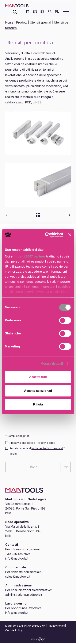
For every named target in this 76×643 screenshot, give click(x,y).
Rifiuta (38, 404)
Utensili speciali (40, 22)
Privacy (40, 442)
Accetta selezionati (38, 390)
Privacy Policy (56, 625)
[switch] (65, 320)
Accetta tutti (38, 377)
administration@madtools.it (23, 594)
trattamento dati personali (47, 448)
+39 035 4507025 (17, 554)
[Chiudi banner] (69, 235)
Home (9, 22)
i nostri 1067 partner (29, 256)
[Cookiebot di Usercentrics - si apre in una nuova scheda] (47, 235)
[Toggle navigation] (66, 11)
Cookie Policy (14, 630)
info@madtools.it (16, 558)
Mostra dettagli (52, 363)
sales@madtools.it (17, 576)
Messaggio (13, 404)
